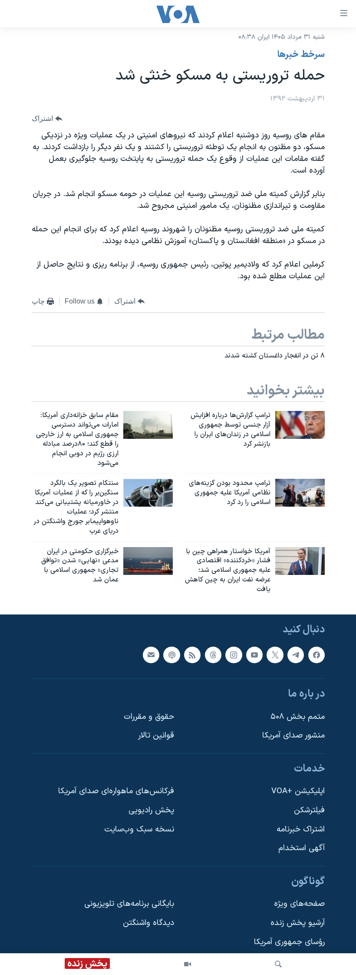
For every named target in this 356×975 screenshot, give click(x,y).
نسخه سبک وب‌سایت (139, 829)
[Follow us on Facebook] (316, 654)
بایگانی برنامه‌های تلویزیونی (129, 904)
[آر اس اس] (192, 654)
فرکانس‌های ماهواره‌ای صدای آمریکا (116, 791)
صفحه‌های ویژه (299, 904)
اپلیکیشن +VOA (298, 791)
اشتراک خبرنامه (301, 829)
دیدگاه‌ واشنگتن (148, 923)
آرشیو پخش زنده (297, 923)
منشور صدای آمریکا (293, 735)
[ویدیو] (188, 964)
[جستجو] (278, 964)
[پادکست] (171, 654)
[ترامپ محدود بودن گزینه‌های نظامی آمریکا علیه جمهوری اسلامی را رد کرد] (300, 493)
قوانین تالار (156, 735)
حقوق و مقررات (149, 716)
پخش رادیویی (151, 810)
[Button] (47, 118)
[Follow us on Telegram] (295, 654)
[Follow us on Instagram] (233, 654)
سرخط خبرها (301, 55)
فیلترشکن (309, 810)
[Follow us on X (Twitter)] (275, 654)
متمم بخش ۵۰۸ (297, 716)
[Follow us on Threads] (213, 654)
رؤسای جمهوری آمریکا (289, 942)
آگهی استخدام (301, 848)
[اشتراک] (151, 654)
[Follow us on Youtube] (254, 654)
